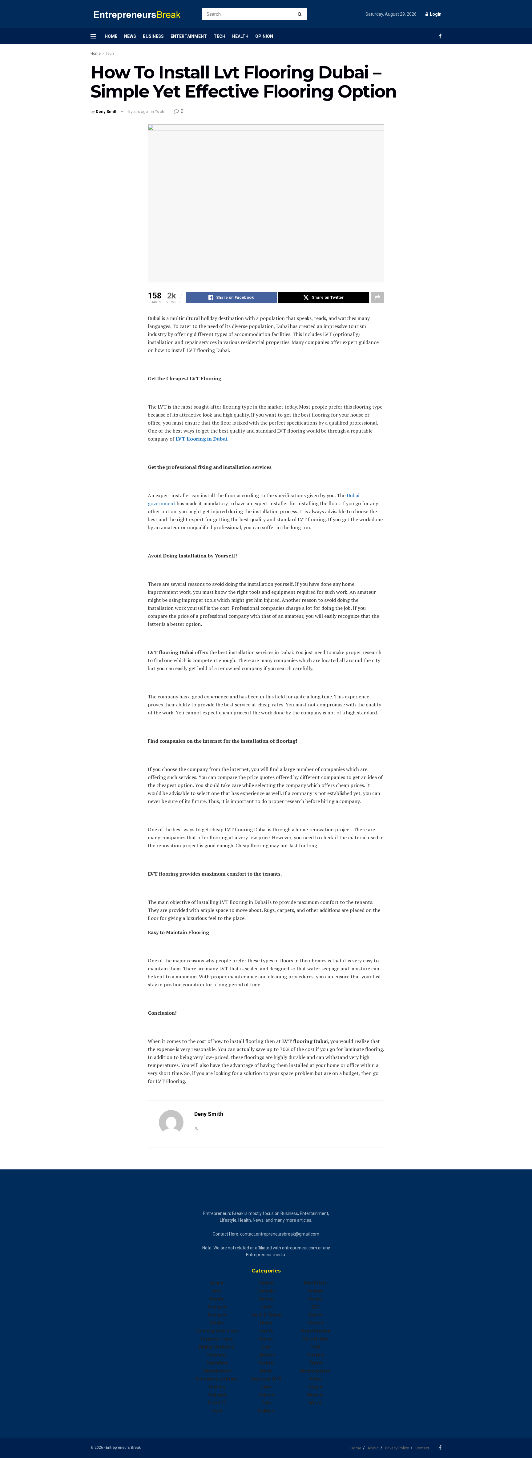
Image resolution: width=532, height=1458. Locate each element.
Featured (217, 1394)
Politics (266, 1410)
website (315, 1394)
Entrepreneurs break (217, 1378)
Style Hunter (315, 1338)
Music (266, 1370)
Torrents (315, 1354)
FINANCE (217, 1402)
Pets (266, 1402)
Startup (315, 1322)
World (315, 1402)
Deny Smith (107, 111)
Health (240, 36)
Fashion (217, 1386)
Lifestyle (266, 1354)
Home (111, 36)
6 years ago (137, 111)
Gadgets (266, 1290)
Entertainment (189, 36)
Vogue (315, 1386)
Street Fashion (315, 1330)
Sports (315, 1314)
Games (266, 1298)
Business (153, 36)
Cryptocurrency (217, 1338)
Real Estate (315, 1282)
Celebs (217, 1322)
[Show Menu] (93, 36)
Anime (216, 1282)
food (217, 1410)
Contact (422, 1448)
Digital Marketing (217, 1346)
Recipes (315, 1290)
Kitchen (266, 1338)
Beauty (217, 1298)
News (130, 36)
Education (217, 1362)
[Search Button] (301, 14)
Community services (216, 1330)
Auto (217, 1290)
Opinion (264, 36)
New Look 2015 (266, 1378)
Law (266, 1346)
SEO (315, 1306)
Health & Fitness (266, 1314)
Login (435, 14)
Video (315, 1378)
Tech (219, 36)
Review (315, 1298)
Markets (266, 1362)
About (373, 1448)
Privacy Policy (397, 1448)
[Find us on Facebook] (440, 36)
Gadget (266, 1282)
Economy (216, 1354)
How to (266, 1330)
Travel (315, 1362)
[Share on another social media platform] (377, 297)
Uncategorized (315, 1370)
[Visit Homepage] (141, 14)
